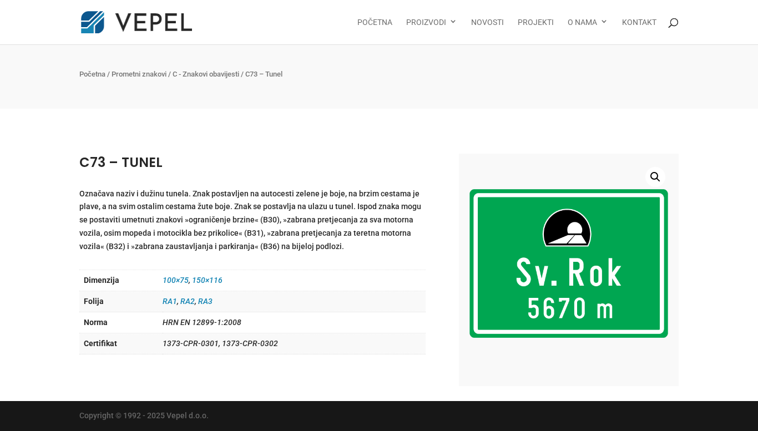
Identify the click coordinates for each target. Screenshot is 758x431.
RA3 (205, 301)
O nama (582, 22)
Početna (374, 22)
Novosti (487, 22)
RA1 (170, 301)
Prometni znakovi (139, 74)
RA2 (187, 301)
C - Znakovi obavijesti (206, 74)
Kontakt (639, 22)
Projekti (536, 22)
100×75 (176, 280)
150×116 (207, 280)
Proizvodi (426, 22)
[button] (655, 177)
